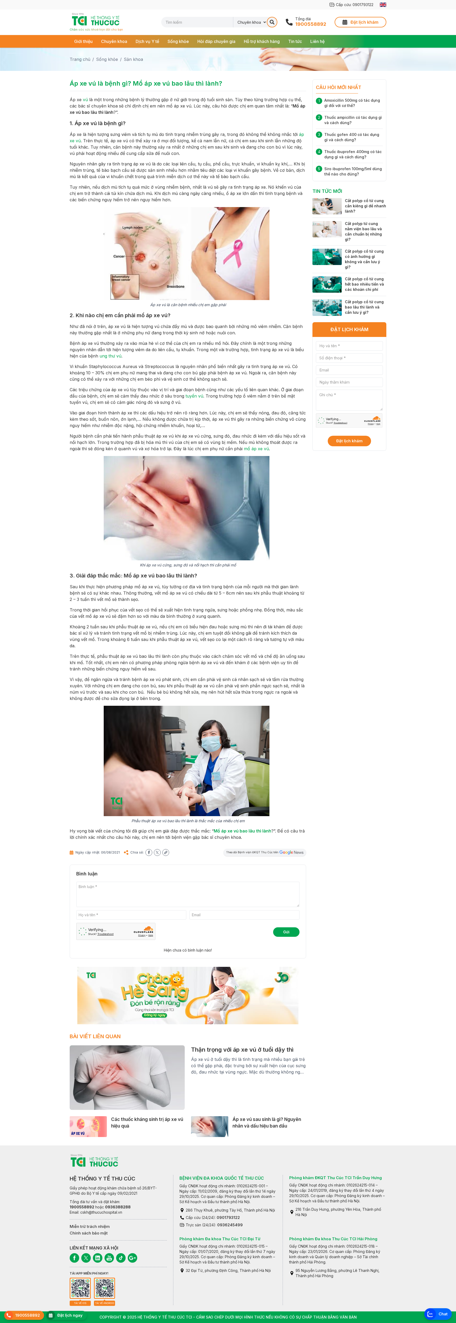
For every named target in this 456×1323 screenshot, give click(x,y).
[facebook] (148, 852)
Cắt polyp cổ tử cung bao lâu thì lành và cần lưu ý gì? (364, 307)
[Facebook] (74, 1258)
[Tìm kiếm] (272, 22)
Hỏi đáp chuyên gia (216, 41)
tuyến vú (194, 396)
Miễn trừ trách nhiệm (90, 1226)
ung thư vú (110, 356)
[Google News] (132, 1258)
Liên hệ (317, 41)
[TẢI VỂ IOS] (80, 1288)
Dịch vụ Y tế (147, 41)
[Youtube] (109, 1258)
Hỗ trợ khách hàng (262, 41)
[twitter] (157, 852)
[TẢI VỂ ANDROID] (104, 1288)
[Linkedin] (97, 1258)
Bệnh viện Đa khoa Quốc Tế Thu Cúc (221, 1178)
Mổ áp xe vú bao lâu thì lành (242, 831)
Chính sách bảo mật (89, 1233)
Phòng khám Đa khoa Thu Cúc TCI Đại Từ (219, 1238)
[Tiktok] (121, 1258)
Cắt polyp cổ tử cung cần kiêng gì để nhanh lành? (365, 205)
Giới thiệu (83, 41)
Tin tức (295, 41)
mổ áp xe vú (256, 448)
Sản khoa (133, 59)
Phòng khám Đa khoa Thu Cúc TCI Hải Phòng (333, 1238)
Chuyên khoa (114, 41)
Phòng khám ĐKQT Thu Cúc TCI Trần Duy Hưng (335, 1177)
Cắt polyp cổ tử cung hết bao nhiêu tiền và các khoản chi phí (364, 284)
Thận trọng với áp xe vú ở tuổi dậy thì (242, 1049)
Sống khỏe (178, 41)
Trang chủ (80, 59)
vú (85, 99)
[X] (86, 1258)
